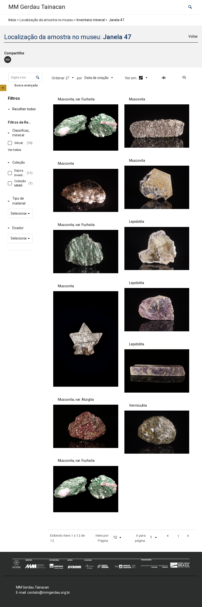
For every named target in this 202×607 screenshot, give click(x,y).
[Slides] (164, 77)
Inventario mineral (91, 20)
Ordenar (58, 78)
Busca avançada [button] (26, 85)
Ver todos (14, 150)
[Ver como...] (185, 77)
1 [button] (178, 536)
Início (12, 20)
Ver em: (131, 78)
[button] (190, 7)
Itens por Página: (102, 537)
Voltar (193, 36)
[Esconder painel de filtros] (3, 88)
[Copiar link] (7, 59)
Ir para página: (140, 537)
